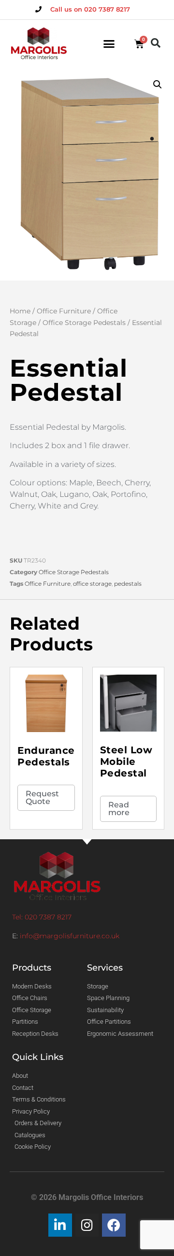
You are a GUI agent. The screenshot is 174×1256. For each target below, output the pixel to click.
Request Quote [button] (42, 797)
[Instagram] (87, 1225)
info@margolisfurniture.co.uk (69, 935)
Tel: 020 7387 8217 (42, 917)
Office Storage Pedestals (84, 322)
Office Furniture (64, 311)
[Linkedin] (60, 1225)
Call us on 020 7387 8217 (90, 9)
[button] (109, 44)
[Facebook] (114, 1225)
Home (20, 311)
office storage (92, 583)
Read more (119, 808)
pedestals (128, 583)
